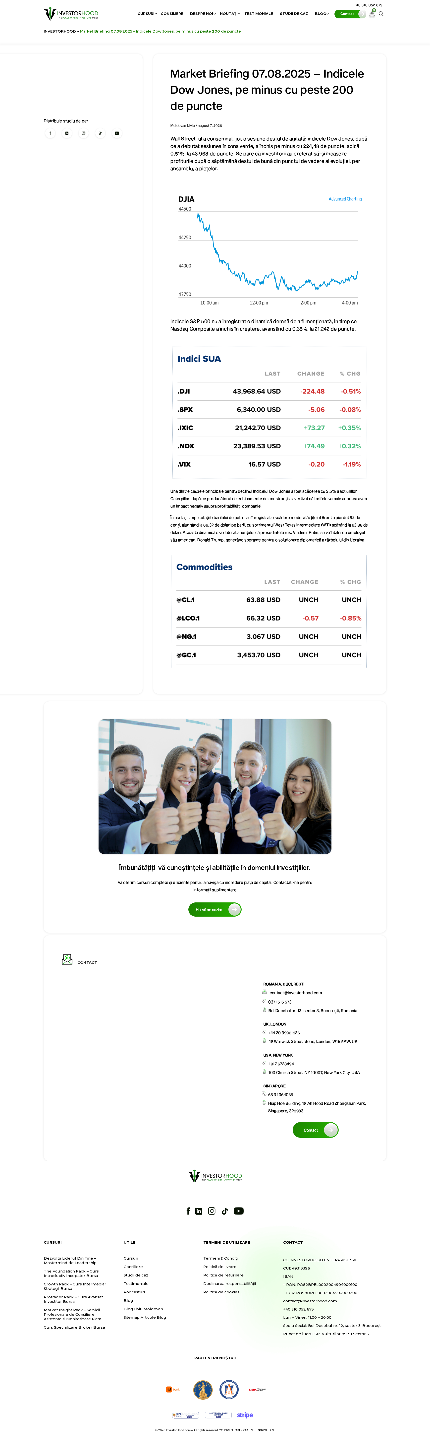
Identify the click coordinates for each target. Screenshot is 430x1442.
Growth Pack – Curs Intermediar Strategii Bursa (75, 1286)
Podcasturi (134, 1292)
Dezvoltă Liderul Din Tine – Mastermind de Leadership (70, 1260)
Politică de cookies (221, 1292)
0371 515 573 (280, 1001)
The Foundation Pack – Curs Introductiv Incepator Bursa (71, 1273)
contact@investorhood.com (296, 992)
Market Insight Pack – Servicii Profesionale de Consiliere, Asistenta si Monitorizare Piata (72, 1314)
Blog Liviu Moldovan (143, 1309)
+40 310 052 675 (368, 5)
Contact (311, 1130)
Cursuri (146, 13)
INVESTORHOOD (60, 31)
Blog (320, 13)
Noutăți (228, 13)
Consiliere (172, 13)
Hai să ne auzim (209, 909)
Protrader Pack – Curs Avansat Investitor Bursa (73, 1299)
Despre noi (201, 13)
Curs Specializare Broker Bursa (74, 1327)
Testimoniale (258, 13)
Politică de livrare (219, 1267)
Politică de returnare (223, 1275)
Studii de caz (294, 13)
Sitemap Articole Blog (145, 1317)
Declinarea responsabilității (229, 1283)
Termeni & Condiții (220, 1258)
